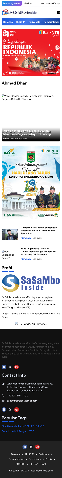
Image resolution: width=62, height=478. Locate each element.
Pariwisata (26, 238)
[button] (58, 12)
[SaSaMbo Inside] (19, 12)
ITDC (31, 431)
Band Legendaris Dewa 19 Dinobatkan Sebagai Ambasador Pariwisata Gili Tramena (38, 251)
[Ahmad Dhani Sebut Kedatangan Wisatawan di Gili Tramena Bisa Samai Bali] (10, 232)
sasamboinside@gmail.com (22, 400)
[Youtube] (16, 367)
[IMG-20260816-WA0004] (31, 75)
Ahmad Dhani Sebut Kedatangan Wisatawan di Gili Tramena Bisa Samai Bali (39, 230)
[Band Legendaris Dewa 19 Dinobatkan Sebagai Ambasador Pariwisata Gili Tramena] (10, 253)
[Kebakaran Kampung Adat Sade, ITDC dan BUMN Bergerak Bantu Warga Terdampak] (33, 3)
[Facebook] (4, 367)
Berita (6, 139)
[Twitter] (10, 367)
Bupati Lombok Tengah (14, 431)
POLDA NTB (37, 426)
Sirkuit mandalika (11, 426)
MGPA (25, 426)
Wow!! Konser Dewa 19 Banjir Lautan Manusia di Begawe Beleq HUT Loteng (27, 132)
